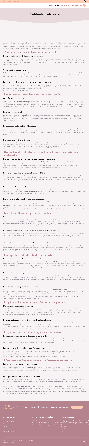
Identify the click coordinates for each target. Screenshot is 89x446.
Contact (63, 431)
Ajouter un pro (7, 429)
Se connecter (64, 426)
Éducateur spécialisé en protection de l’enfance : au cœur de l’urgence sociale (52, 425)
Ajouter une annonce (9, 431)
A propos (5, 434)
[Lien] (81, 5)
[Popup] (84, 5)
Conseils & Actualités (9, 421)
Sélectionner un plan (66, 429)
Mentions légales (13, 440)
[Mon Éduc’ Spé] (9, 5)
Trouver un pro (7, 426)
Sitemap (5, 440)
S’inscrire (63, 424)
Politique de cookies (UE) (10, 442)
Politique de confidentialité (26, 440)
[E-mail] (85, 1)
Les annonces (7, 424)
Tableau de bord (65, 421)
